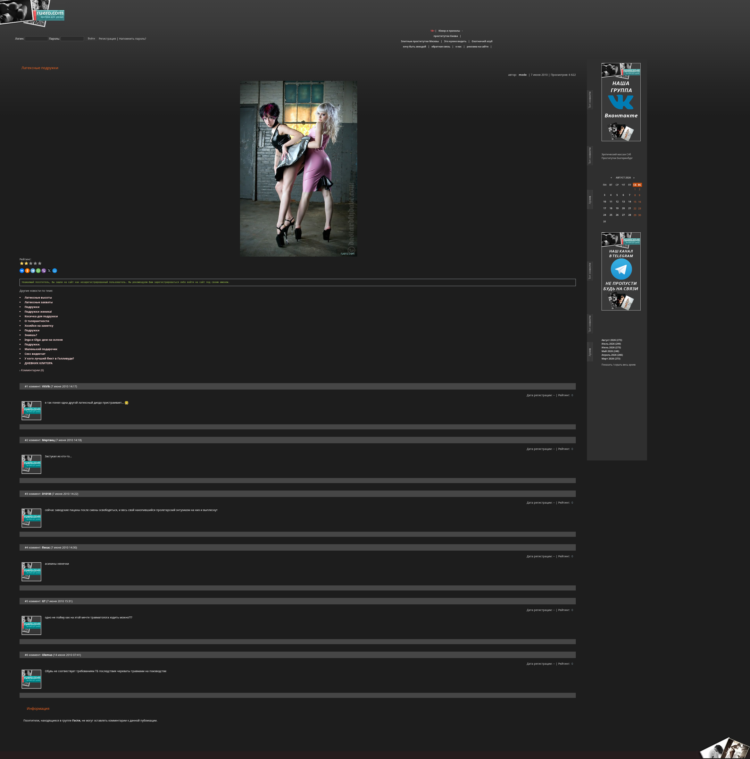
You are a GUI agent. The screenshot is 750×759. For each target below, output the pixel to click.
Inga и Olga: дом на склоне (44, 340)
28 (629, 215)
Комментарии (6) (32, 370)
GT (44, 601)
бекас (46, 547)
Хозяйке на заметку (39, 325)
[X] (49, 270)
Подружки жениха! (38, 311)
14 (629, 201)
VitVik (46, 386)
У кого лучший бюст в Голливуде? (49, 358)
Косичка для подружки (41, 316)
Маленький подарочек (41, 349)
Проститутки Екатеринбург (617, 158)
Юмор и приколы (449, 30)
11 (611, 201)
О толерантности (37, 321)
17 (604, 208)
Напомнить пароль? (132, 38)
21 (629, 208)
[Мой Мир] (54, 270)
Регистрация (107, 38)
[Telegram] (32, 270)
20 (623, 208)
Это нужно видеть (455, 41)
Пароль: (54, 38)
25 (611, 215)
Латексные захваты (39, 302)
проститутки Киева (446, 36)
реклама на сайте (477, 46)
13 (623, 201)
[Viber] (43, 270)
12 (617, 201)
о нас (458, 46)
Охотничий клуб (482, 41)
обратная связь (440, 46)
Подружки (32, 307)
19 (617, 208)
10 (604, 201)
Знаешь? (31, 335)
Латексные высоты (38, 297)
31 (604, 221)
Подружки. (32, 344)
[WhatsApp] (38, 270)
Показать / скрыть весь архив (619, 364)
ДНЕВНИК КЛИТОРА (39, 363)
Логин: (19, 38)
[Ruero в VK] (621, 102)
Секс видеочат (35, 354)
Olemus (47, 655)
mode (523, 75)
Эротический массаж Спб (616, 154)
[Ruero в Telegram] (621, 271)
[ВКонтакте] (22, 270)
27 (623, 215)
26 (617, 215)
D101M (46, 494)
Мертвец (48, 440)
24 (604, 215)
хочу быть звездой (414, 46)
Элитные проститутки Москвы (420, 41)
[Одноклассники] (27, 270)
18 (611, 208)
